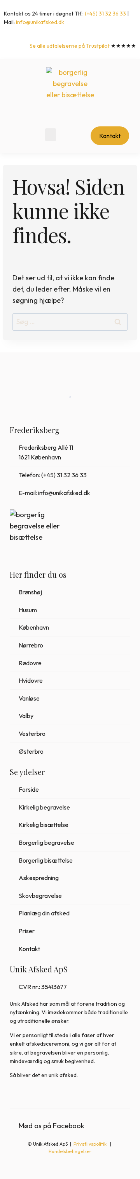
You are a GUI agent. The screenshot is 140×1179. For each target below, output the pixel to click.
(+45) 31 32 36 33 (105, 13)
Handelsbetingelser (70, 1151)
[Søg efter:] (70, 321)
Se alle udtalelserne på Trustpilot (70, 45)
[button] (50, 134)
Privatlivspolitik (91, 1144)
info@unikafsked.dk (40, 22)
